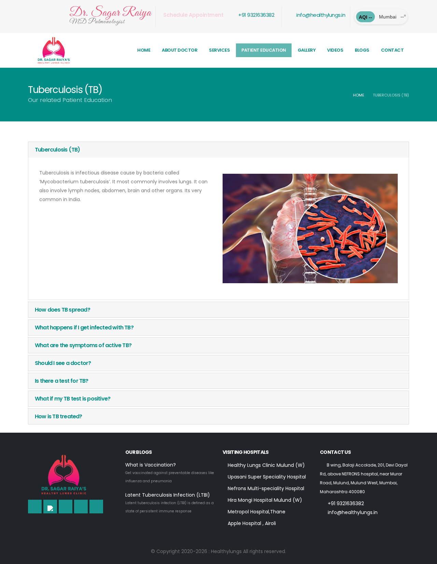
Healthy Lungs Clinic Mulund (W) (265, 465)
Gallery (307, 50)
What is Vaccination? (150, 464)
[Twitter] (50, 506)
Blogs (362, 50)
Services (219, 50)
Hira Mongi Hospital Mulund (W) (264, 500)
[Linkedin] (65, 506)
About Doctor (179, 50)
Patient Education (263, 50)
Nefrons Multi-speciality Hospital (265, 488)
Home (143, 50)
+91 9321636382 (255, 14)
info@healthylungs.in (320, 14)
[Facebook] (35, 506)
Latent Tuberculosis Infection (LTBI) (167, 494)
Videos (335, 50)
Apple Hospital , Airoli (251, 523)
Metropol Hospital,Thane (255, 511)
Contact (392, 50)
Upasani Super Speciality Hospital (266, 476)
